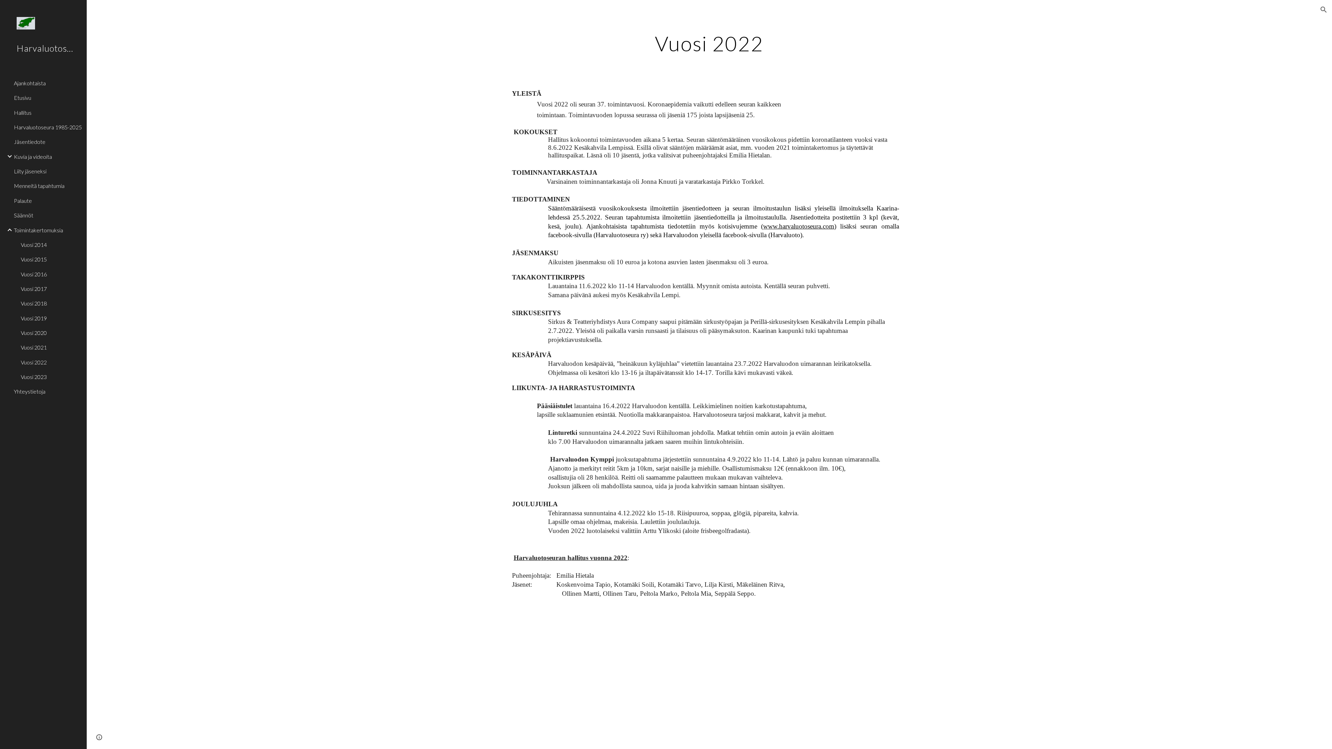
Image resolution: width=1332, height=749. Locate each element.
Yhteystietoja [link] (29, 391)
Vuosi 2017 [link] (34, 288)
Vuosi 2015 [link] (34, 259)
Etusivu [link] (22, 97)
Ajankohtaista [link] (30, 83)
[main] (709, 43)
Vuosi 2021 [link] (34, 347)
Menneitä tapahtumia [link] (39, 185)
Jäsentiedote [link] (29, 141)
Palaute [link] (23, 200)
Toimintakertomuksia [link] (38, 230)
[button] (1323, 9)
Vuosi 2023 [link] (34, 376)
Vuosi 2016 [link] (34, 274)
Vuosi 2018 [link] (34, 303)
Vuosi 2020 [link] (34, 332)
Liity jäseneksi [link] (30, 171)
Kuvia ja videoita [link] (33, 156)
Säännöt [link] (23, 215)
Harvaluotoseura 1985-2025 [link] (48, 127)
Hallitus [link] (23, 112)
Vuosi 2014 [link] (34, 244)
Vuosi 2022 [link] (34, 362)
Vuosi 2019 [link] (34, 318)
